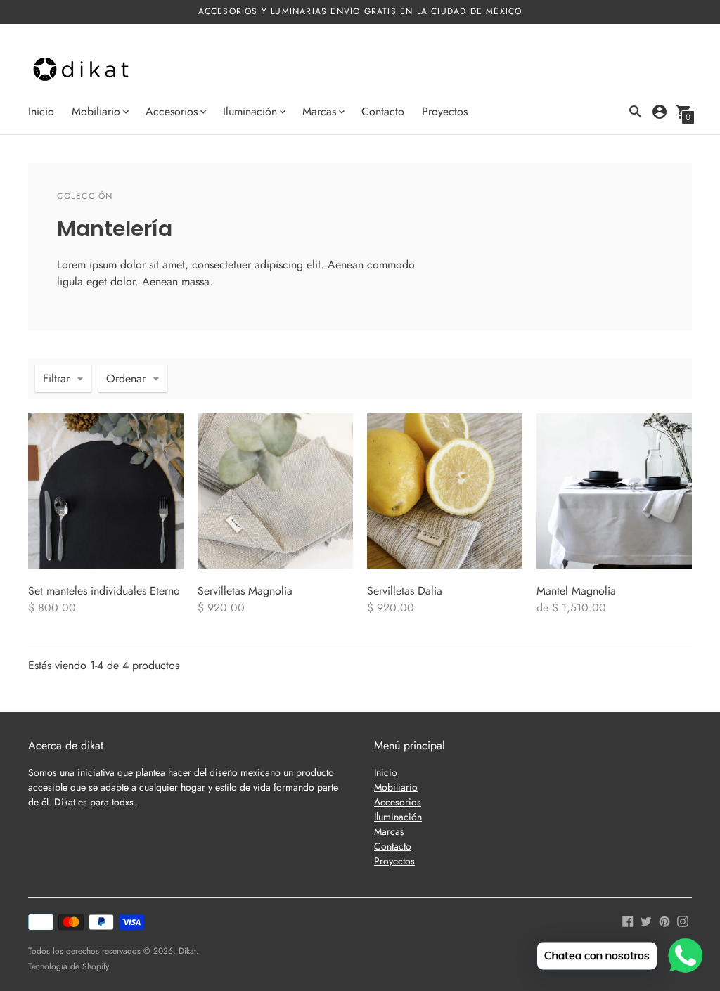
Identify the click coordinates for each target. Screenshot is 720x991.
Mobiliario (396, 787)
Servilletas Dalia (404, 591)
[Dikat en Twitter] (646, 920)
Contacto (382, 111)
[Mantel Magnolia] (614, 491)
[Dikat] (81, 71)
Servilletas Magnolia (245, 591)
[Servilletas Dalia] (444, 491)
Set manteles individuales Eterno (104, 591)
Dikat (187, 951)
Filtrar (56, 378)
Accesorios (397, 802)
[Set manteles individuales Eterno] (106, 491)
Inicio (41, 111)
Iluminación (398, 817)
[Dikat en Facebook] (628, 920)
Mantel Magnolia (576, 591)
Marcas (389, 831)
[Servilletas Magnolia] (275, 491)
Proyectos (445, 111)
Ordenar (126, 378)
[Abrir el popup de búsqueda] (635, 111)
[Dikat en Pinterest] (664, 920)
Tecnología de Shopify (68, 966)
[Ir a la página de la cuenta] (659, 111)
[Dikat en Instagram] (682, 920)
